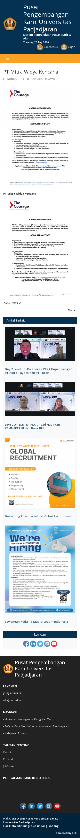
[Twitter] (40, 644)
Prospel (8, 759)
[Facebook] (26, 644)
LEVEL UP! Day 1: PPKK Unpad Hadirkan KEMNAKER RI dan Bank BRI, (32, 426)
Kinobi (7, 752)
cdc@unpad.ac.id (13, 700)
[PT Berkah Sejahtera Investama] (64, 792)
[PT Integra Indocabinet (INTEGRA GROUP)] (40, 785)
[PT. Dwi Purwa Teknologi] (15, 792)
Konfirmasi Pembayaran (54, 726)
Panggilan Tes (43, 719)
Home (8, 719)
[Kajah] (64, 785)
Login (71, 47)
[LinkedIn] (33, 644)
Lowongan (23, 719)
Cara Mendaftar (24, 726)
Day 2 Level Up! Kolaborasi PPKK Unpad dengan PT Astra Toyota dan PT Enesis (38, 371)
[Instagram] (47, 644)
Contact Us (51, 47)
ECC (74, 833)
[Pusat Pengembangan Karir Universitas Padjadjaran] (10, 24)
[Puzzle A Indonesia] (15, 785)
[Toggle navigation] (7, 58)
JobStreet (9, 766)
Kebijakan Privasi (15, 733)
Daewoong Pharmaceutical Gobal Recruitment (38, 516)
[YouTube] (54, 644)
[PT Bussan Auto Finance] (40, 792)
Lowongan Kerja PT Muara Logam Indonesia (36, 622)
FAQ (7, 726)
